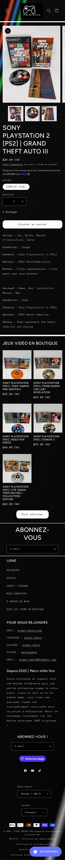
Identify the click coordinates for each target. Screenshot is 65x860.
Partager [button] (12, 212)
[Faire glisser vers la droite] (61, 114)
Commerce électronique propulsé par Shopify (35, 835)
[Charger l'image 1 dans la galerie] (15, 113)
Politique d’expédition (25, 855)
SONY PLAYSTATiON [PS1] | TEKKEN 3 (47, 438)
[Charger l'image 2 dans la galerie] (32, 113)
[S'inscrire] (54, 549)
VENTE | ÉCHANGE (17, 586)
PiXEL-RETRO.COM (23, 831)
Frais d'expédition (13, 164)
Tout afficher (33, 514)
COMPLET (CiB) (16, 186)
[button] (7, 10)
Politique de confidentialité (34, 844)
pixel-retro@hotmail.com (38, 659)
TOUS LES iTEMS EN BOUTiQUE (25, 609)
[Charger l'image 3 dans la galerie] (49, 113)
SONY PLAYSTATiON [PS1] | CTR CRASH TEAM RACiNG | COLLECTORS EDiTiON (16, 493)
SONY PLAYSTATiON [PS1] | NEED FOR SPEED (16, 439)
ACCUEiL (12, 578)
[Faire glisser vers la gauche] (3, 114)
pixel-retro (33, 637)
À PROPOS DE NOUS (18, 601)
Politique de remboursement (39, 839)
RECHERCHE (13, 570)
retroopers (29, 652)
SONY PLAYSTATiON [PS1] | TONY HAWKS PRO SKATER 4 (16, 386)
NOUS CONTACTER (17, 593)
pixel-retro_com (30, 630)
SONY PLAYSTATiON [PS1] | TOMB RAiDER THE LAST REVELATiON (47, 387)
